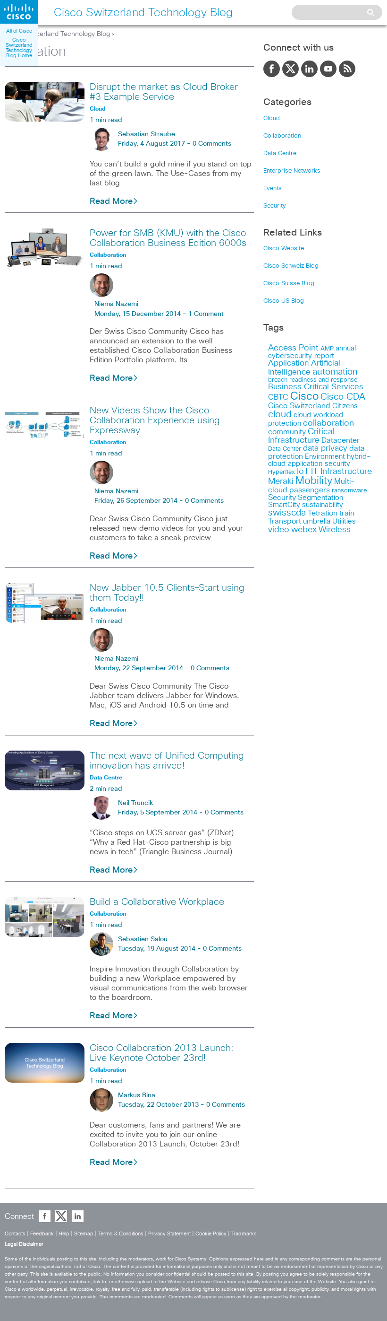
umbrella (316, 521)
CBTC (278, 397)
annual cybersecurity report (312, 352)
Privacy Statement (169, 1233)
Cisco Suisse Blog (288, 283)
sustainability (322, 504)
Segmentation (320, 497)
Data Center (284, 449)
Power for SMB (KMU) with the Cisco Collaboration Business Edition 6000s (168, 238)
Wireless (335, 530)
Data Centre (279, 153)
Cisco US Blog (283, 301)
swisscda (287, 512)
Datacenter (340, 440)
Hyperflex (281, 472)
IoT (303, 471)
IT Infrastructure (341, 471)
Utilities (344, 521)
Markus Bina (136, 1095)
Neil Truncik (135, 803)
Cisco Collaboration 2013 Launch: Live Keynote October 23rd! (162, 1053)
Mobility (313, 481)
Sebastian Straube (146, 134)
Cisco (304, 396)
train (346, 513)
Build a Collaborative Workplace (157, 902)
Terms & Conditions (120, 1233)
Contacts (15, 1233)
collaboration (328, 423)
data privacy (325, 449)
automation (335, 371)
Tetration (322, 513)
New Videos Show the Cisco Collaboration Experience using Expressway (155, 420)
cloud (280, 414)
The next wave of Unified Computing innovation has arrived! (167, 760)
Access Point (293, 347)
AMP (327, 349)
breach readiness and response (312, 379)
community (287, 432)
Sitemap (83, 1233)
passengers (309, 490)
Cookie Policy (211, 1233)
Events (272, 188)
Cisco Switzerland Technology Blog (57, 34)
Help (64, 1233)
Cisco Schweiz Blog (291, 266)
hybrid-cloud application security (319, 460)
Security (274, 206)
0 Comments (212, 143)
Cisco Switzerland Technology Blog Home (19, 47)
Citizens (345, 406)
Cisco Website (283, 248)
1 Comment (206, 314)
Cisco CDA (342, 397)
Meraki (281, 481)
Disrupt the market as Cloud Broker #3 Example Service (164, 92)
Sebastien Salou (143, 939)
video (278, 529)
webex (304, 529)
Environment (325, 456)
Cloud (271, 118)
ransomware (349, 490)
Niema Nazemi (116, 304)
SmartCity (284, 504)
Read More (111, 201)
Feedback (42, 1233)
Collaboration (282, 136)
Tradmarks (244, 1233)
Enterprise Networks (291, 171)
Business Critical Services (315, 387)
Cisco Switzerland (299, 406)
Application (288, 363)
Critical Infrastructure (301, 436)
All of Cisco (19, 31)
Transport (284, 521)
